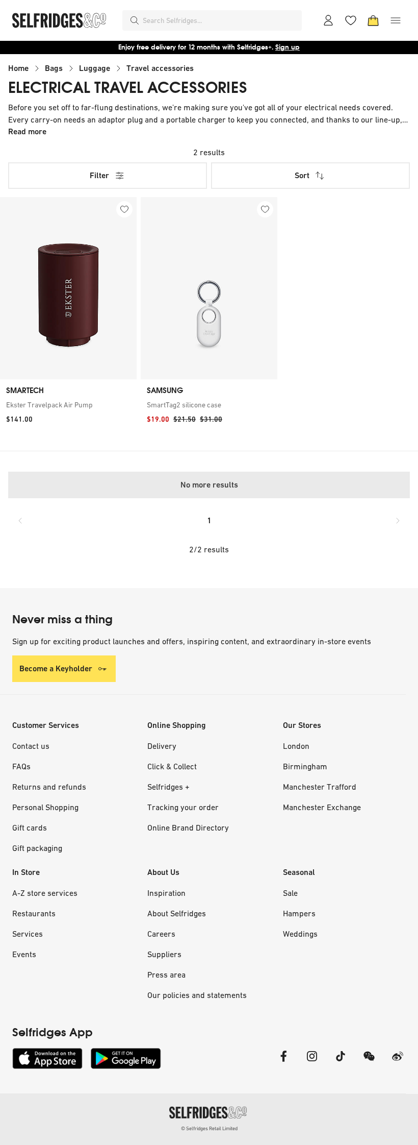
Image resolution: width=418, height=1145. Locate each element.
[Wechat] (369, 1062)
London (296, 745)
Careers (161, 933)
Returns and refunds (49, 786)
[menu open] (395, 20)
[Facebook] (283, 1062)
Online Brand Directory (188, 827)
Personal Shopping (45, 807)
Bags (54, 68)
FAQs (21, 766)
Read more (27, 131)
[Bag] (373, 20)
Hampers (299, 913)
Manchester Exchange (322, 807)
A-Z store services (44, 892)
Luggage (94, 68)
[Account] (328, 20)
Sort (302, 175)
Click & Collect (172, 766)
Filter (99, 175)
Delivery (161, 745)
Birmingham (305, 766)
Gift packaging (37, 847)
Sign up (287, 47)
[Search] (134, 20)
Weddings (300, 933)
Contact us (30, 745)
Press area (166, 974)
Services (27, 933)
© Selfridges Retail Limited (209, 1128)
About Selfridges (176, 913)
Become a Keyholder (55, 668)
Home (18, 68)
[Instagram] (312, 1062)
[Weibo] (397, 1062)
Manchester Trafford (319, 786)
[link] (68, 405)
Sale (290, 892)
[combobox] (220, 20)
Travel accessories (160, 68)
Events (24, 954)
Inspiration (166, 892)
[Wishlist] (351, 20)
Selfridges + (168, 786)
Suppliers (164, 954)
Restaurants (34, 913)
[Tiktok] (340, 1062)
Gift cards (29, 827)
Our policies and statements (197, 995)
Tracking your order (183, 807)
